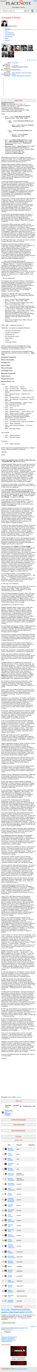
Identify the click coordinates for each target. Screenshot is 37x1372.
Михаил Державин (11, 1169)
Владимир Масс (11, 1230)
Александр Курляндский (11, 1256)
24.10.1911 (15, 62)
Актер (13, 72)
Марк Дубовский (11, 1281)
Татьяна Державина (11, 1179)
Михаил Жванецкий (11, 1235)
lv (31, 60)
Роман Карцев (10, 1240)
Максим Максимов (11, 1149)
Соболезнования (10, 34)
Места (7, 31)
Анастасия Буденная (11, 1174)
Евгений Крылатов (10, 1261)
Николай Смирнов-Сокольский (11, 1246)
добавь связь (18, 1140)
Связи (6, 38)
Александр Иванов (11, 1210)
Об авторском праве (21, 1368)
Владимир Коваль (11, 1164)
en (29, 60)
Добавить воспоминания (8, 1339)
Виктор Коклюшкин (11, 1220)
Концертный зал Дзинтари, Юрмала (8, 1113)
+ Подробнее (33, 1326)
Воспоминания (9, 32)
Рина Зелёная (10, 1215)
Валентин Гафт (10, 1295)
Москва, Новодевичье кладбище (21, 75)
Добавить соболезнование (9, 1337)
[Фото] (16, 57)
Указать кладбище (6, 1341)
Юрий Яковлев (10, 1159)
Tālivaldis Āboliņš (10, 1205)
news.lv (19, 1097)
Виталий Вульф (10, 1271)
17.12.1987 (15, 65)
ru (33, 60)
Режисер (18, 72)
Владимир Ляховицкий (11, 1184)
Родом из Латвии (26, 72)
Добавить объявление (7, 1338)
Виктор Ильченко (10, 1291)
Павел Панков (10, 1194)
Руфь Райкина (10, 1154)
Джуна (9, 1266)
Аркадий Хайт (10, 1225)
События (7, 40)
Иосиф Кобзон (10, 1276)
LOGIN (35, 0)
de (27, 60)
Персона (7, 28)
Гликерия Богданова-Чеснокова (11, 1200)
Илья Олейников (11, 1189)
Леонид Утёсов (10, 1285)
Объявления (8, 36)
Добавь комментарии (9, 1322)
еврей (14, 74)
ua (35, 60)
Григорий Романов (10, 1301)
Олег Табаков (10, 1251)
